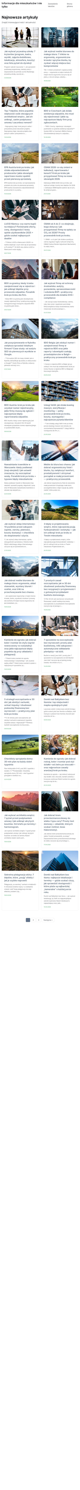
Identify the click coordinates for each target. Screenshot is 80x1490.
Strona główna (70, 5)
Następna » (48, 920)
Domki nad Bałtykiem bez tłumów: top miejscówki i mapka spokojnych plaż (56, 702)
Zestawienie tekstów (53, 5)
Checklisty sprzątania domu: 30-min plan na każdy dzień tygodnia (18, 761)
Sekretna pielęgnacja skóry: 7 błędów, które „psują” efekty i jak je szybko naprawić (19, 877)
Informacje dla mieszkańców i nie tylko (22, 5)
